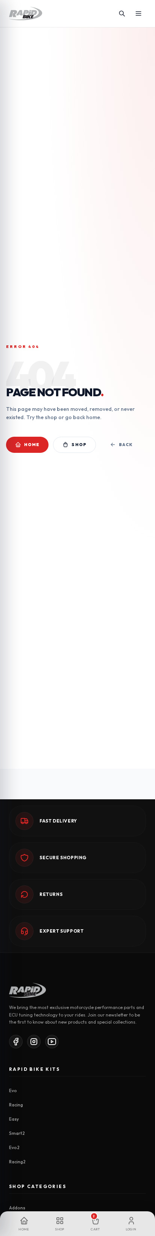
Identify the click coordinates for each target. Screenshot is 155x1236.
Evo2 (14, 1147)
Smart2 (17, 1133)
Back (125, 444)
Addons (17, 1208)
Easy (14, 1119)
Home (32, 444)
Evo (13, 1090)
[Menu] (138, 13)
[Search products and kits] (121, 13)
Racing (16, 1105)
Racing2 (17, 1161)
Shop (78, 444)
